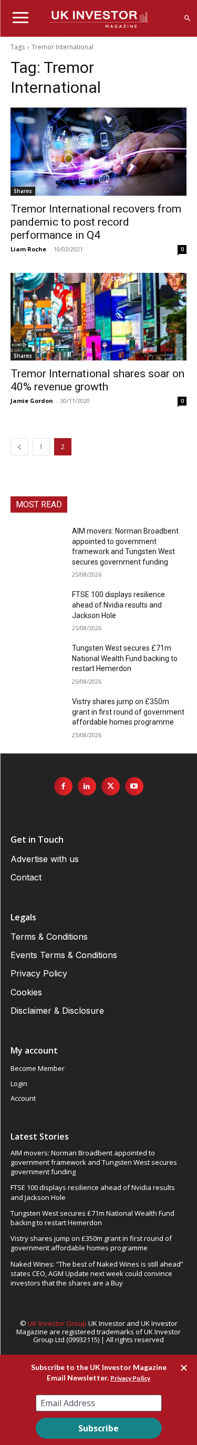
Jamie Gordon (32, 401)
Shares (23, 191)
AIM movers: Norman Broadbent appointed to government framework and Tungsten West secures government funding (94, 1162)
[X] (110, 786)
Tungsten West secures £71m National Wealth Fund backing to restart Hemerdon (125, 658)
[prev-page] (19, 446)
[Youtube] (134, 786)
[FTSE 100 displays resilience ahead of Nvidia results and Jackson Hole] (37, 608)
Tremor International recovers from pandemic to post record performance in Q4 (96, 222)
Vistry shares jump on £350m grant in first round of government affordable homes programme (128, 711)
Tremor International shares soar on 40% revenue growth (97, 380)
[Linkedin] (87, 786)
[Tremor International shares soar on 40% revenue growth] (98, 317)
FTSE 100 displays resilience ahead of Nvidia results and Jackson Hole (118, 604)
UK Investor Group (57, 1323)
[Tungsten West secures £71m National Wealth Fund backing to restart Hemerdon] (37, 661)
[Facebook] (63, 786)
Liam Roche (28, 249)
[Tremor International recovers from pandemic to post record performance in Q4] (98, 152)
